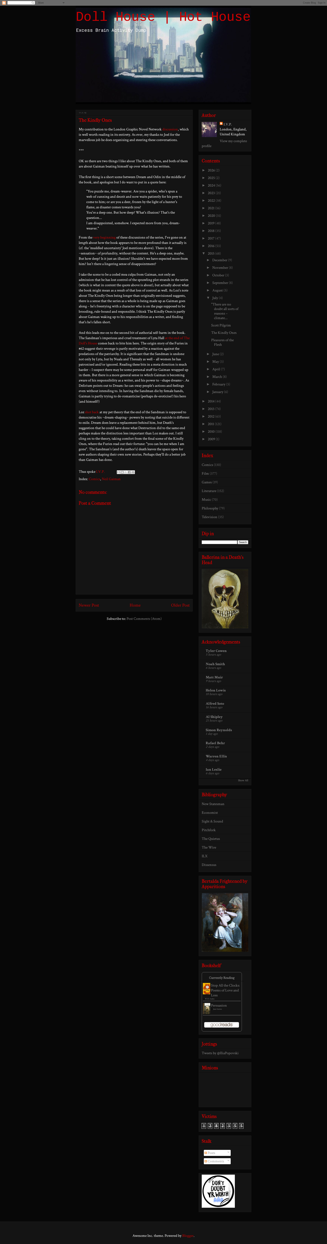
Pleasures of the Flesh (222, 342)
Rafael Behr (215, 743)
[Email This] (119, 472)
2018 (211, 230)
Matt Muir (214, 677)
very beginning (104, 237)
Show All (243, 780)
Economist (210, 812)
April (216, 369)
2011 (211, 424)
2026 (212, 170)
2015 (211, 253)
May (216, 361)
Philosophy (210, 508)
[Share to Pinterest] (133, 472)
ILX (204, 856)
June (216, 354)
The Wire (209, 847)
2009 (212, 439)
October (218, 275)
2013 (211, 408)
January (218, 391)
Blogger (188, 1235)
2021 (211, 208)
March (217, 376)
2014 (211, 401)
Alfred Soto (215, 703)
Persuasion (219, 1005)
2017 (211, 238)
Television (209, 517)
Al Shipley (214, 716)
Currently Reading (221, 978)
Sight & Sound (212, 821)
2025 (212, 177)
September (220, 282)
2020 (212, 215)
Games (207, 482)
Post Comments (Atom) (144, 618)
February (219, 384)
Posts (211, 1152)
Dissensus (209, 864)
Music (206, 499)
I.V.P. (227, 124)
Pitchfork (209, 830)
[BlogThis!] (122, 472)
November (220, 267)
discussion (170, 129)
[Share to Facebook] (129, 472)
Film (205, 473)
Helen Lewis (216, 690)
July (215, 297)
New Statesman (213, 803)
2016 (211, 245)
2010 (211, 431)
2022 (212, 200)
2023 (212, 193)
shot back (92, 412)
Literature (209, 490)
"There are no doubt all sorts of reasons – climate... (224, 311)
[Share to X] (126, 472)
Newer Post (89, 605)
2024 (212, 185)
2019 (211, 223)
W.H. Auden (209, 999)
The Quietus (211, 838)
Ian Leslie (214, 769)
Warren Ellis (216, 756)
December (220, 260)
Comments (215, 1161)
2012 (211, 416)
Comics (94, 479)
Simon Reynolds (219, 730)
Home (135, 605)
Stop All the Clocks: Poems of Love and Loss (225, 990)
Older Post (180, 605)
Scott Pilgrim (221, 325)
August (217, 290)
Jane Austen (217, 1009)
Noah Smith (215, 664)
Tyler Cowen (216, 650)
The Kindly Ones (224, 332)
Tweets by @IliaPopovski (220, 1053)
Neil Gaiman (111, 479)
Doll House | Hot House (163, 17)
